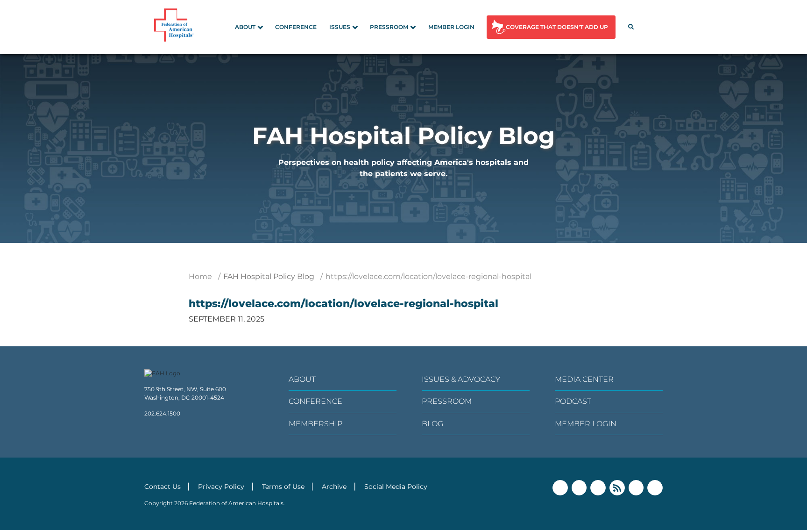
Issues (339, 26)
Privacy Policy (221, 486)
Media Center (584, 379)
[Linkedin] (598, 487)
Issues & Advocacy (461, 379)
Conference (296, 26)
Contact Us (162, 486)
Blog (432, 423)
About (245, 26)
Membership (315, 423)
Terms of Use (283, 486)
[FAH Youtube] (636, 487)
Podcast (573, 401)
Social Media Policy (395, 486)
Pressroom (389, 26)
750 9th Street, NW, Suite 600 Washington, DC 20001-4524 (185, 393)
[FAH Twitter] (579, 487)
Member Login (451, 26)
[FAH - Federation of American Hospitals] (175, 27)
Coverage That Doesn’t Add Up (557, 26)
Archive (334, 486)
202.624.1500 (162, 413)
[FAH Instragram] (655, 487)
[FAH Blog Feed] (617, 487)
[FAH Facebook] (560, 487)
